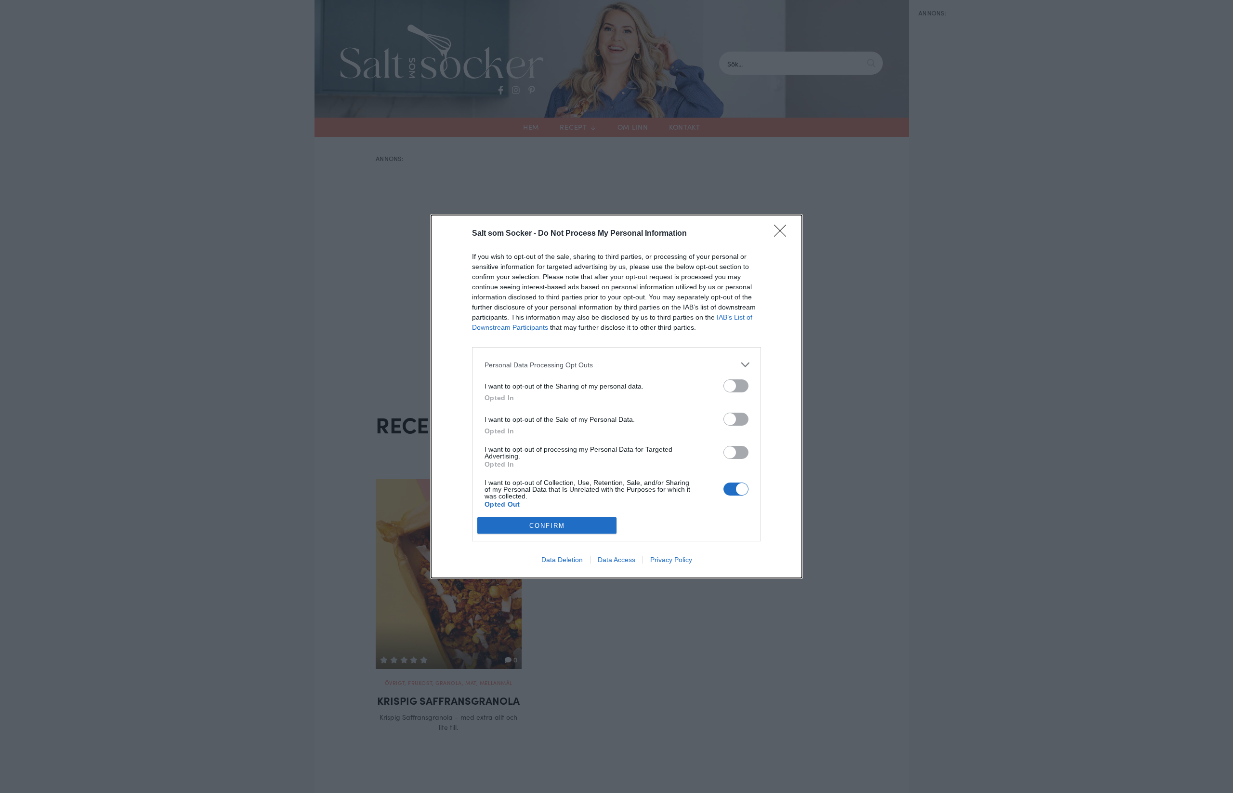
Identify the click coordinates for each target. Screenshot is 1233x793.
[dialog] (616, 396)
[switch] (735, 385)
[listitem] (616, 365)
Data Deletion (562, 560)
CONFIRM (547, 525)
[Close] (783, 234)
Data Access (616, 560)
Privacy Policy (671, 560)
